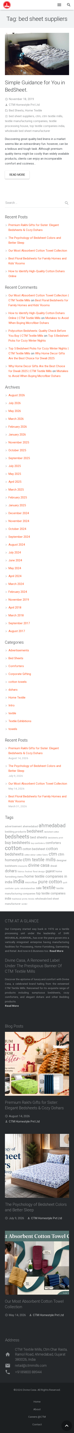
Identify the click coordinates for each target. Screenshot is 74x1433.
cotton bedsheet (33, 849)
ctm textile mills (52, 116)
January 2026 (17, 434)
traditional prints (19, 899)
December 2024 (18, 513)
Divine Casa (29, 1389)
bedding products (15, 831)
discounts (22, 866)
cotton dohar (30, 855)
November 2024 (18, 521)
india (18, 881)
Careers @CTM (37, 1416)
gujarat (50, 871)
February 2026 (17, 426)
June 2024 (15, 560)
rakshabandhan (27, 888)
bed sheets (38, 837)
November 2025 (18, 442)
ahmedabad (52, 825)
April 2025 (14, 481)
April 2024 (14, 576)
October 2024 (17, 529)
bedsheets (17, 837)
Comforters (16, 666)
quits (17, 888)
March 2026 (16, 419)
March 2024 (16, 584)
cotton (13, 848)
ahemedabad (30, 826)
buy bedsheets (17, 842)
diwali (53, 865)
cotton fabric (42, 855)
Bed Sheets (16, 110)
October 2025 (17, 450)
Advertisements (18, 650)
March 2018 (16, 615)
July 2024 (14, 552)
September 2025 (19, 458)
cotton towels (17, 682)
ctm (38, 116)
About (37, 1409)
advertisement (13, 826)
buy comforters (38, 843)
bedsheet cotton (51, 832)
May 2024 (14, 568)
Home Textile (33, 110)
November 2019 (18, 599)
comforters (53, 843)
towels (12, 729)
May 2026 (14, 411)
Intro (11, 705)
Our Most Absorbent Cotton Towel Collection (37, 250)
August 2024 (16, 544)
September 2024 (19, 537)
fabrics (21, 871)
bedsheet (35, 831)
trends (31, 899)
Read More (12, 1005)
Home (37, 1401)
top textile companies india (47, 126)
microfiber (31, 882)
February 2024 (17, 592)
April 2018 (14, 607)
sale (39, 888)
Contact (37, 1424)
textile (12, 713)
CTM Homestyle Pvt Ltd (24, 105)
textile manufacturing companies (26, 121)
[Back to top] (66, 1425)
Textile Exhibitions (19, 721)
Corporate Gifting (19, 674)
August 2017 (16, 631)
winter (24, 904)
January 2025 (17, 505)
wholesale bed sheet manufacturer (27, 131)
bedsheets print (55, 837)
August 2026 (16, 395)
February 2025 (17, 497)
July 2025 (14, 466)
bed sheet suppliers (21, 116)
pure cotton (50, 881)
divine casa (39, 865)
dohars (13, 689)
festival (28, 871)
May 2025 (14, 474)
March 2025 (16, 489)
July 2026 (14, 403)
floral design (39, 871)
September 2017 (19, 623)
